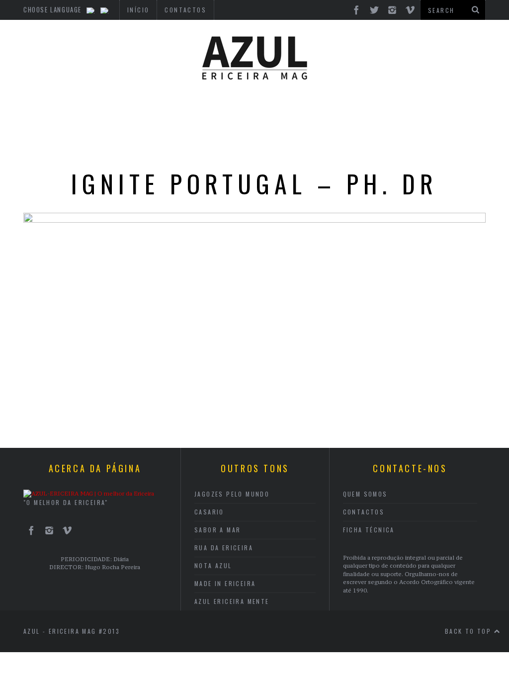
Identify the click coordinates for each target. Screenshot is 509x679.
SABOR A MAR (217, 529)
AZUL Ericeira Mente (231, 601)
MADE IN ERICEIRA (224, 583)
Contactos (364, 512)
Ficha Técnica (369, 529)
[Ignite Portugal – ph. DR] (254, 219)
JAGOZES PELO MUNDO (231, 494)
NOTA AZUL (213, 565)
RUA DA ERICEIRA (223, 547)
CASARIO (209, 512)
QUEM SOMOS (365, 494)
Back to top (469, 631)
